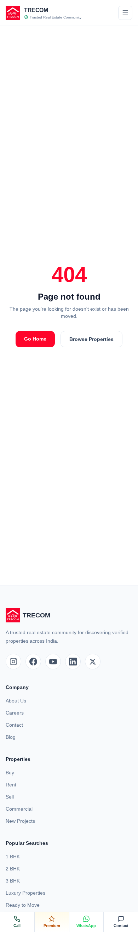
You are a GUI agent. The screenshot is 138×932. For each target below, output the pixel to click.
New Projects (20, 821)
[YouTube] (53, 661)
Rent (11, 785)
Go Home (35, 339)
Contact (14, 725)
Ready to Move (23, 905)
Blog (11, 737)
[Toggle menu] (125, 13)
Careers (15, 713)
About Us (16, 701)
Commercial (19, 809)
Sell (10, 797)
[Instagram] (13, 661)
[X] (92, 661)
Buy (10, 772)
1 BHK (13, 856)
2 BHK (13, 869)
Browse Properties (91, 339)
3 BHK (13, 881)
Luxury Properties (25, 893)
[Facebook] (33, 661)
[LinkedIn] (73, 661)
